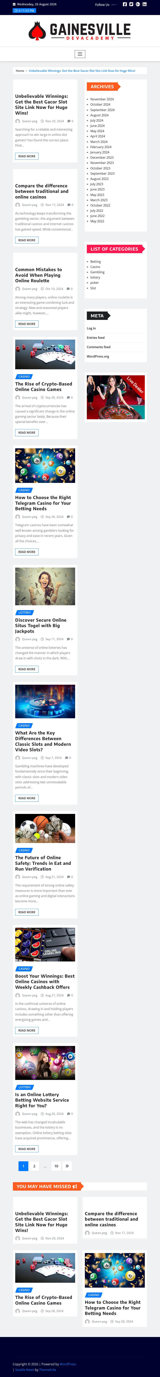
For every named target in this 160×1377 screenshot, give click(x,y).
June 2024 (97, 126)
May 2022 (97, 221)
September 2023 (102, 173)
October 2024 (100, 104)
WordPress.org (98, 356)
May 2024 (97, 131)
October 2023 (100, 168)
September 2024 (102, 110)
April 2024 (97, 136)
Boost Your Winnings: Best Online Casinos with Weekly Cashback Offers (45, 981)
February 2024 (100, 147)
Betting (95, 261)
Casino (95, 267)
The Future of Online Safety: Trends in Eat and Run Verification (43, 863)
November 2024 (102, 99)
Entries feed (96, 338)
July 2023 (96, 184)
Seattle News (24, 1370)
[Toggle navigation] (80, 54)
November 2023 (102, 163)
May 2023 (97, 195)
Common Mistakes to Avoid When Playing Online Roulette (38, 275)
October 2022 (100, 205)
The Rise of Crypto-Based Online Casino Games (43, 386)
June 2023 (97, 189)
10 (56, 1166)
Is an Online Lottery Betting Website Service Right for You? (42, 1100)
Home (20, 71)
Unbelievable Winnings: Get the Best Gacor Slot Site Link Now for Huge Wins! (82, 71)
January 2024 (99, 152)
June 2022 (97, 216)
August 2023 (99, 179)
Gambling (97, 272)
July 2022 (96, 210)
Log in (91, 328)
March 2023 (99, 200)
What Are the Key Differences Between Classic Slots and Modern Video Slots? (43, 741)
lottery (95, 277)
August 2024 (99, 115)
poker (94, 282)
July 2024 (96, 120)
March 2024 (99, 142)
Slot (93, 288)
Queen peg (29, 121)
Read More (26, 156)
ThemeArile (47, 1370)
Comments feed (98, 347)
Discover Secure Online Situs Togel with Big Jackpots (41, 625)
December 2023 (102, 157)
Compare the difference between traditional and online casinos (42, 191)
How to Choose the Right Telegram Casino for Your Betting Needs (43, 503)
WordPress (68, 1364)
